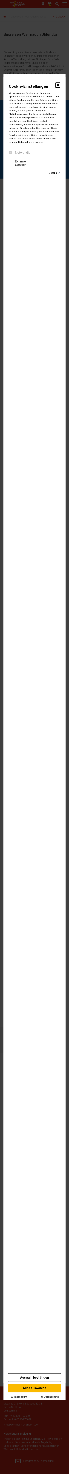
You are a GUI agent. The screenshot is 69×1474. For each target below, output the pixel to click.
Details (53, 173)
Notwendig (22, 152)
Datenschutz (51, 1396)
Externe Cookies (21, 163)
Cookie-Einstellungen (28, 86)
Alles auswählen (34, 1388)
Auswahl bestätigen (34, 1377)
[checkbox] (10, 152)
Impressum (20, 1396)
